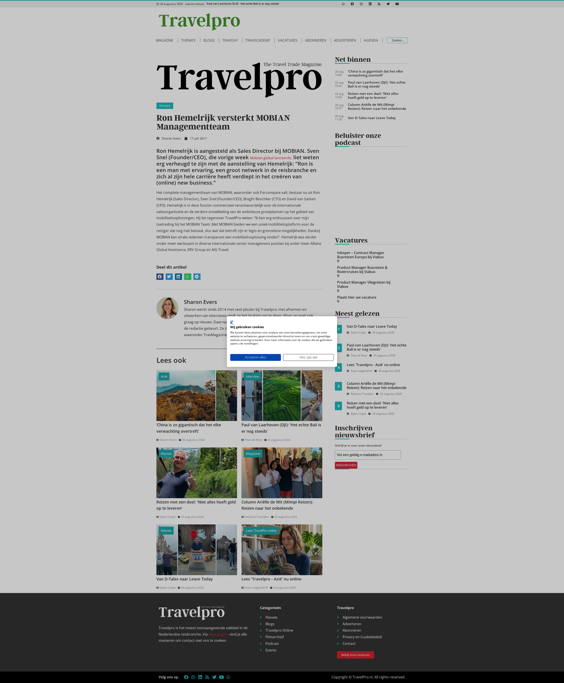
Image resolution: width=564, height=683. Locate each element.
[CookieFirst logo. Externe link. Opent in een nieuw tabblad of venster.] (232, 322)
